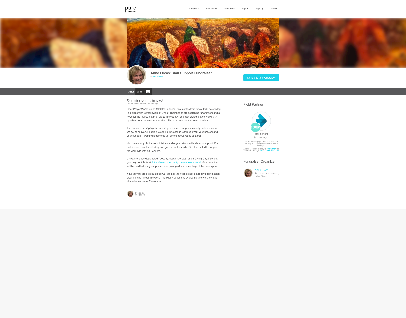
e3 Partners (261, 133)
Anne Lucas (158, 76)
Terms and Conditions (269, 150)
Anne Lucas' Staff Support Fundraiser (181, 73)
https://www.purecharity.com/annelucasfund (176, 162)
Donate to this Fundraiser (261, 77)
